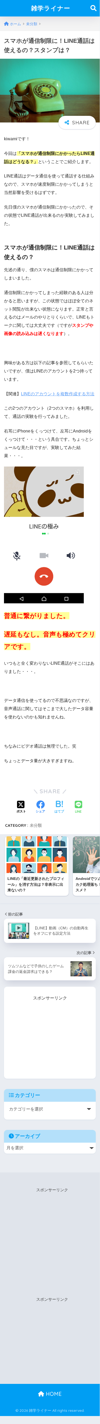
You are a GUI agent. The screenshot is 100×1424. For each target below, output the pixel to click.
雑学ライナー (50, 8)
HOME (53, 1394)
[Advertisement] (50, 1035)
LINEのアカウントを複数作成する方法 (57, 394)
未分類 (36, 825)
